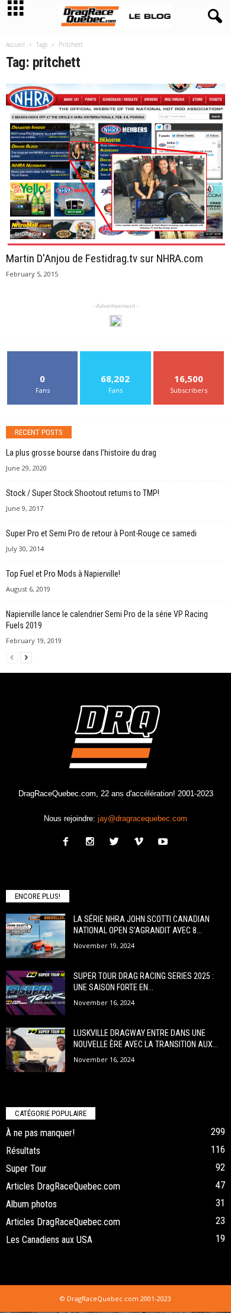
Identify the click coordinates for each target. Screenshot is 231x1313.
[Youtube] (164, 842)
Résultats (23, 1150)
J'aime (42, 355)
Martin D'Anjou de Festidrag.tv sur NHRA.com (104, 258)
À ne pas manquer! (40, 1133)
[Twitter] (117, 842)
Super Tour (26, 1168)
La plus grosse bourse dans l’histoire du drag (81, 452)
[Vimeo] (141, 842)
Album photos (31, 1204)
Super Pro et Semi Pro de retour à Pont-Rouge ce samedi (101, 533)
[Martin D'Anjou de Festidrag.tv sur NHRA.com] (115, 165)
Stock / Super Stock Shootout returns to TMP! (82, 493)
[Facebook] (68, 842)
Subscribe (189, 355)
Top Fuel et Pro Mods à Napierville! (63, 573)
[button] (213, 17)
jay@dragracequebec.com (142, 818)
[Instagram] (93, 842)
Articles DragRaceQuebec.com (63, 1186)
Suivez (116, 355)
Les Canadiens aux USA (49, 1239)
